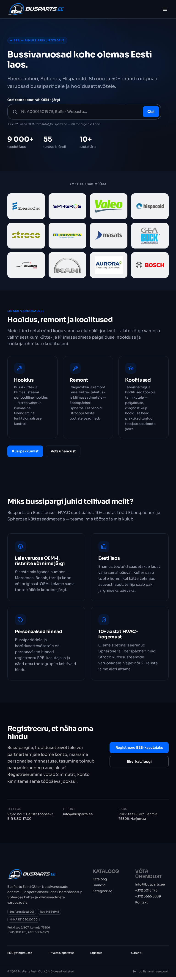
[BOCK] (150, 236)
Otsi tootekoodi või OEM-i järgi (33, 100)
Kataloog (100, 879)
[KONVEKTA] (67, 236)
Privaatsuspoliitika (61, 952)
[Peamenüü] (165, 9)
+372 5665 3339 (38, 932)
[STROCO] (26, 236)
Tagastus (96, 952)
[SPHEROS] (67, 206)
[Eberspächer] (26, 206)
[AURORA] (108, 265)
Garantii (137, 952)
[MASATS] (108, 236)
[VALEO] (108, 206)
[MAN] (67, 265)
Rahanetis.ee (152, 971)
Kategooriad (103, 891)
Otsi (150, 111)
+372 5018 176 (16, 932)
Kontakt (141, 902)
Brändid (99, 885)
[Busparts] (35, 9)
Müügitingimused (19, 952)
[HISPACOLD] (150, 206)
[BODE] (26, 265)
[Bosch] (150, 265)
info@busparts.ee (78, 814)
